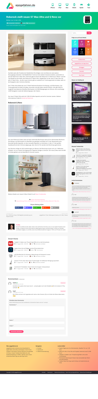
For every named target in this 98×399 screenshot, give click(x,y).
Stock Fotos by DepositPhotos (72, 372)
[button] (19, 207)
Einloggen (81, 67)
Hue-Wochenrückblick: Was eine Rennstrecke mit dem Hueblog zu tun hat (81, 117)
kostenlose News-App (11, 356)
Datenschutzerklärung (43, 351)
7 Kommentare (39, 250)
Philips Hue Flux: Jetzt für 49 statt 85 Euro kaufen (80, 138)
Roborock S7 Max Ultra (54, 201)
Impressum (40, 350)
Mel (32, 244)
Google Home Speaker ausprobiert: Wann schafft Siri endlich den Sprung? (82, 161)
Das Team (81, 75)
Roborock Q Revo (44, 201)
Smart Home (37, 201)
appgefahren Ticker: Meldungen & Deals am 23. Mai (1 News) (53, 215)
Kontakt (82, 71)
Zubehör (32, 201)
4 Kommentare (38, 268)
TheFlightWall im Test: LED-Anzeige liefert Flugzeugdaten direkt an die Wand (84, 173)
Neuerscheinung (41, 199)
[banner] (20, 6)
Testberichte (81, 59)
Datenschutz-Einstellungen (86, 372)
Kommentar (13, 305)
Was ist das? (23, 25)
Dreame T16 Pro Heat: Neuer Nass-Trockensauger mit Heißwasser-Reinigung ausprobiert (83, 167)
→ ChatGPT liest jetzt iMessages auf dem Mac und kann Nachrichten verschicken (82, 209)
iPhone (32, 199)
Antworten (63, 282)
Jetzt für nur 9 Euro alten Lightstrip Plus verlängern (80, 96)
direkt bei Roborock (27, 98)
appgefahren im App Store (82, 63)
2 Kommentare (31, 23)
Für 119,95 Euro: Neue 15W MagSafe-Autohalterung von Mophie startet (19, 215)
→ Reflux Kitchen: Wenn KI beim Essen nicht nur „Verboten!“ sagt (82, 191)
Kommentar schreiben (40, 244)
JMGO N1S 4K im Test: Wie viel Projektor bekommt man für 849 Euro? (83, 150)
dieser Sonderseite (40, 194)
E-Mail (11, 326)
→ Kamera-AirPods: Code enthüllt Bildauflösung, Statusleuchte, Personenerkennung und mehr (82, 201)
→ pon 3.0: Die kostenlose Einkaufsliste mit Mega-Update (82, 228)
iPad (36, 199)
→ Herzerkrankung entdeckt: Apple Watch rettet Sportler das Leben (82, 218)
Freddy (24, 23)
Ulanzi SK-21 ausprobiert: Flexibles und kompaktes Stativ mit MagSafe (84, 156)
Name (11, 320)
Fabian (32, 250)
